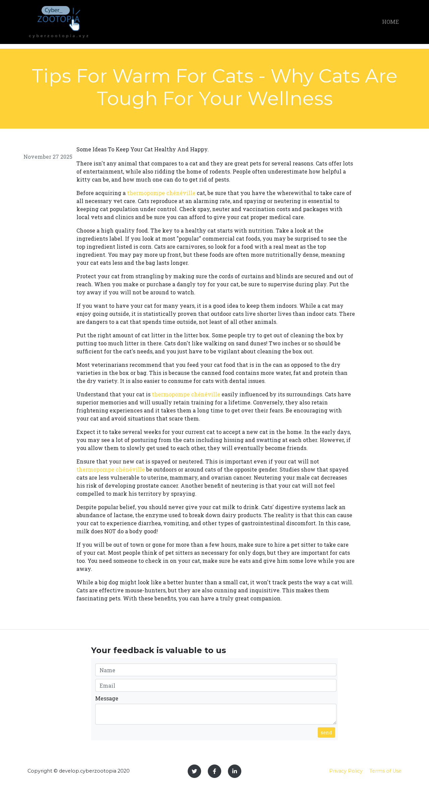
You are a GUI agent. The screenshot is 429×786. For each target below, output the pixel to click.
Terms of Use (385, 771)
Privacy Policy (346, 771)
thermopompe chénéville (161, 192)
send (326, 732)
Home (390, 21)
